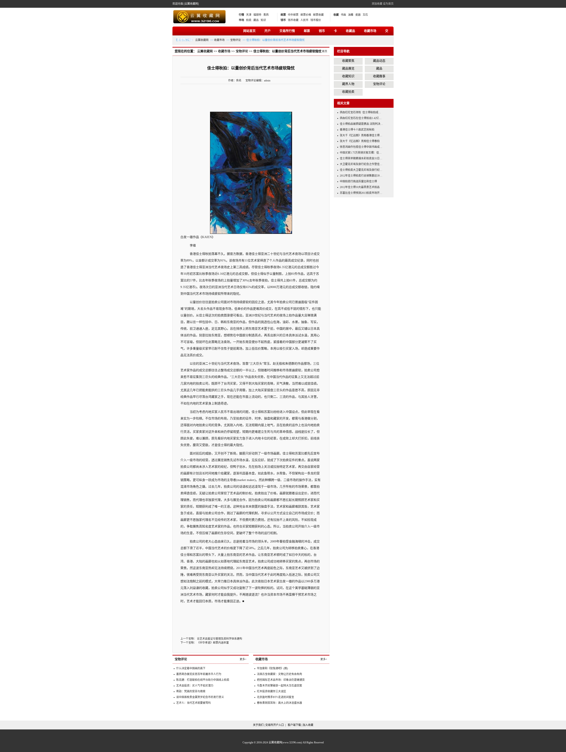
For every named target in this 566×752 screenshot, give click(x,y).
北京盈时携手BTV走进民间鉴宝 (275, 697)
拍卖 (248, 20)
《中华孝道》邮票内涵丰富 (213, 642)
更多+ (243, 659)
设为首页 (388, 3)
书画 (343, 14)
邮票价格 (305, 14)
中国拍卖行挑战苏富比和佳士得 (358, 181)
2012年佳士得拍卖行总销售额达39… (361, 175)
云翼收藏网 (201, 40)
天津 (248, 14)
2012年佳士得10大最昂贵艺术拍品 (360, 187)
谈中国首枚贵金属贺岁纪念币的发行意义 (200, 697)
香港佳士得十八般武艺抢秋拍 (357, 129)
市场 (241, 20)
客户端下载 (294, 725)
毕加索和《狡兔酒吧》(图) (272, 668)
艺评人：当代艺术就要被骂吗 (193, 702)
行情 (241, 14)
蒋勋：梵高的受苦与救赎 (190, 691)
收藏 (336, 14)
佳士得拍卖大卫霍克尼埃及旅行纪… (361, 169)
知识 (263, 20)
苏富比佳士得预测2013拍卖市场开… (361, 192)
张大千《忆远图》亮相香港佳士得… (361, 135)
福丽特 (257, 14)
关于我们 (258, 725)
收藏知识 (348, 76)
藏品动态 (379, 60)
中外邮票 (293, 14)
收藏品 (350, 31)
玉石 (365, 14)
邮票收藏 (318, 14)
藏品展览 (348, 68)
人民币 (304, 20)
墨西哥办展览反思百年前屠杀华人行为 (198, 674)
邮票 (283, 14)
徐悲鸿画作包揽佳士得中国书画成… (361, 146)
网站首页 (249, 31)
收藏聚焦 (348, 60)
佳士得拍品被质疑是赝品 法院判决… (361, 123)
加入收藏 (308, 725)
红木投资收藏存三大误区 (271, 691)
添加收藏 (377, 3)
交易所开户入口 (274, 725)
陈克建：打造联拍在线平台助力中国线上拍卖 (202, 679)
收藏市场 (370, 31)
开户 (267, 31)
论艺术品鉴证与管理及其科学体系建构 (219, 638)
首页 (324, 51)
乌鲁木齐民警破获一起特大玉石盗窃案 (279, 685)
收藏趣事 (379, 76)
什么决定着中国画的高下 (190, 668)
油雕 (350, 14)
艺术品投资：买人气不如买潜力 (194, 685)
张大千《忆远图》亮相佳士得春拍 (360, 141)
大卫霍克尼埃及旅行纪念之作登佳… (361, 164)
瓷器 (358, 14)
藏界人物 (348, 84)
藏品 (256, 20)
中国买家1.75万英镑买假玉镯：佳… (361, 152)
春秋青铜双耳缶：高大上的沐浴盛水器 (279, 702)
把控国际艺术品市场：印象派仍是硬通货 (281, 679)
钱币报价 (315, 20)
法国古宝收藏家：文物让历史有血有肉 (279, 674)
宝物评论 (235, 40)
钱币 (283, 20)
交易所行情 (287, 31)
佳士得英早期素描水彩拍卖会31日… (361, 158)
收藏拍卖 (348, 91)
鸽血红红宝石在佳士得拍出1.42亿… (361, 118)
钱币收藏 (293, 20)
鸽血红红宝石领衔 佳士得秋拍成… (360, 112)
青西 (266, 14)
